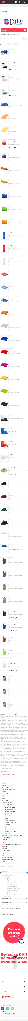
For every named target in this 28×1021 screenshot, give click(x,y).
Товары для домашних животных (11, 863)
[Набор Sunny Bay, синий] (4, 431)
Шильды (5, 839)
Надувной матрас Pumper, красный (16, 248)
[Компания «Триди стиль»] (14, 22)
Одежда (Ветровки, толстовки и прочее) (12, 835)
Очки (6, 826)
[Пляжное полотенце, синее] (4, 300)
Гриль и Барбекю (9, 829)
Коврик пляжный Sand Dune (15, 196)
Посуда (5, 782)
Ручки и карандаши (8, 804)
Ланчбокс (7, 824)
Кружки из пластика (13, 880)
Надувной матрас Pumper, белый (16, 261)
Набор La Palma (12, 457)
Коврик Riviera (12, 118)
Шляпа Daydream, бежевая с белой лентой (18, 470)
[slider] (27, 873)
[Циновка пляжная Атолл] (4, 170)
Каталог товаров (8, 875)
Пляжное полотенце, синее (15, 301)
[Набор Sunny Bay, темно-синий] (4, 418)
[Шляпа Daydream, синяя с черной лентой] (4, 483)
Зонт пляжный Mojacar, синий (15, 549)
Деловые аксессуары (8, 794)
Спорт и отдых (6, 806)
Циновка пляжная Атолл (14, 170)
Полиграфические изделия (9, 852)
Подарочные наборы (8, 855)
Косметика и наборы (8, 841)
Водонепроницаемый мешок (15, 562)
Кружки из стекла (12, 886)
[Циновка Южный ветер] (4, 143)
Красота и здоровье (10, 816)
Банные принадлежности (11, 831)
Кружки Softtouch (12, 882)
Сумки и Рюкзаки (7, 785)
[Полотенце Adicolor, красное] (4, 274)
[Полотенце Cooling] (4, 65)
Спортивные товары (10, 811)
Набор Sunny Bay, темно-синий (16, 418)
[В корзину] (14, 62)
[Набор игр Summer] (4, 52)
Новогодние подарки (8, 802)
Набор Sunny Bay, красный (15, 444)
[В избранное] (11, 49)
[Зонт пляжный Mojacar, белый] (4, 535)
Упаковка (5, 800)
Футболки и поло (7, 837)
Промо (4, 791)
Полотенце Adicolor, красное (15, 274)
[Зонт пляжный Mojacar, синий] (4, 548)
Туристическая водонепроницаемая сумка (18, 679)
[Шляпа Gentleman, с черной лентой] (4, 522)
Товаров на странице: (16, 39)
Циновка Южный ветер (14, 144)
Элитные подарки (7, 857)
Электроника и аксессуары (9, 796)
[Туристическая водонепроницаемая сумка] (4, 679)
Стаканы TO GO (12, 884)
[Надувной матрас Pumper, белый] (4, 261)
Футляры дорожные (10, 820)
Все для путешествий (10, 822)
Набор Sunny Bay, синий (14, 431)
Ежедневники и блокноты (9, 783)
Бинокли (7, 827)
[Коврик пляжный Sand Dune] (4, 196)
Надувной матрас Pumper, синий (16, 235)
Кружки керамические (13, 879)
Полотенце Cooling (13, 65)
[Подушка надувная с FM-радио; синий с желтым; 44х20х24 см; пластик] (4, 104)
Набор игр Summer (13, 52)
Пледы (5, 848)
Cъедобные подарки (8, 859)
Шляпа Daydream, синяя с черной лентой (18, 483)
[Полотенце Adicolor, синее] (4, 287)
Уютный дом (6, 787)
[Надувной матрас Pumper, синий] (4, 235)
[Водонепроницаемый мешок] (4, 561)
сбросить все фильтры (14, 869)
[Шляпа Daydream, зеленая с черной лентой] (4, 509)
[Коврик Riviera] (4, 117)
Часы (4, 798)
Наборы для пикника (10, 807)
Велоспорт (7, 833)
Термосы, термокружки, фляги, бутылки (12, 844)
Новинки (5, 861)
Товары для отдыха (10, 815)
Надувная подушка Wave (14, 314)
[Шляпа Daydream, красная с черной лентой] (4, 496)
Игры (6, 818)
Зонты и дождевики (8, 793)
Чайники (10, 892)
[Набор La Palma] (4, 457)
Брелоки (5, 846)
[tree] (14, 884)
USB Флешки (6, 850)
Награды (5, 853)
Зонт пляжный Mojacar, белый (15, 536)
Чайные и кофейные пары (14, 894)
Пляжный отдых (9, 813)
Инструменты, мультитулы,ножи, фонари (13, 842)
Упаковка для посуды (13, 890)
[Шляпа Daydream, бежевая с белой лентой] (4, 470)
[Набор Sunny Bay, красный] (4, 444)
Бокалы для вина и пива (14, 888)
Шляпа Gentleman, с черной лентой (17, 523)
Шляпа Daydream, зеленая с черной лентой (18, 510)
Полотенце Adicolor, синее (15, 288)
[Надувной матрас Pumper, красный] (4, 248)
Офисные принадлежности (9, 789)
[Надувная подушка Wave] (4, 313)
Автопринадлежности (10, 809)
